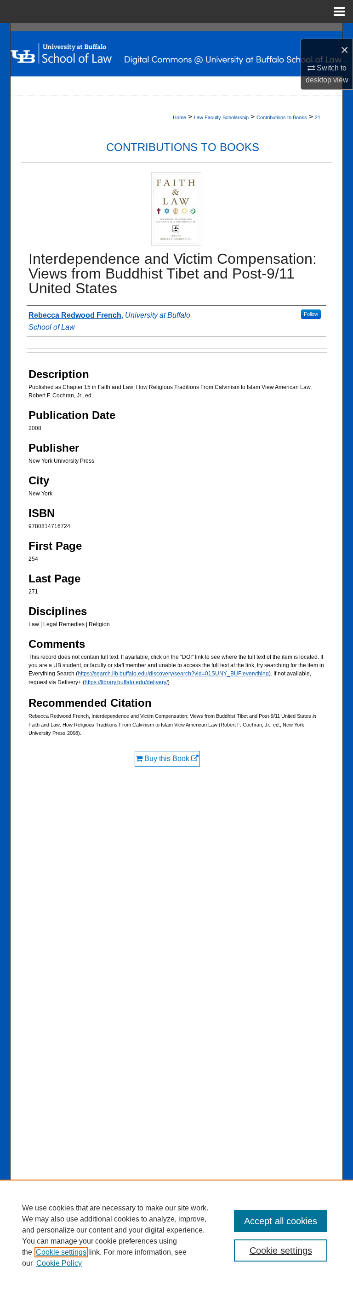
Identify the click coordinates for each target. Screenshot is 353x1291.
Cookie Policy (59, 1263)
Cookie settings (61, 1252)
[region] (176, 1235)
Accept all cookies (280, 1221)
